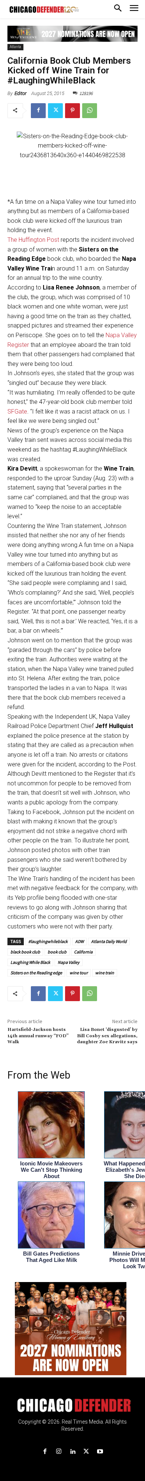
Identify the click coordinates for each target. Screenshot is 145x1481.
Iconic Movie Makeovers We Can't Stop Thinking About (51, 1169)
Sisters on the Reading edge (36, 972)
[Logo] (72, 1405)
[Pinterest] (72, 110)
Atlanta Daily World (109, 941)
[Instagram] (59, 1452)
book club (57, 952)
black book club (25, 952)
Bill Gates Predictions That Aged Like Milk (51, 1256)
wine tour (79, 972)
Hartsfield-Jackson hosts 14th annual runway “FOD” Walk (37, 1036)
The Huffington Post (33, 239)
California (83, 952)
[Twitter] (55, 110)
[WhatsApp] (89, 110)
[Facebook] (38, 110)
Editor (20, 93)
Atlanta (15, 47)
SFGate (17, 411)
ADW (79, 941)
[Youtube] (100, 1452)
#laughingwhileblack (48, 941)
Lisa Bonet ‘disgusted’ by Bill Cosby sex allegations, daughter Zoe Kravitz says (107, 1036)
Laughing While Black (30, 962)
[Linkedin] (72, 1452)
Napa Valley (69, 962)
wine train (104, 972)
